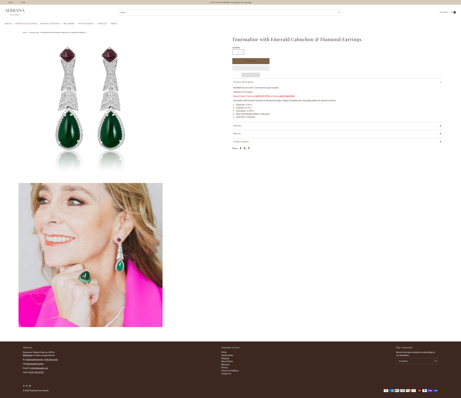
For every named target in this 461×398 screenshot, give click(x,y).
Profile (23, 2)
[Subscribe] (435, 361)
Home (25, 32)
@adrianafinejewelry (35, 363)
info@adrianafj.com (39, 368)
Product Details (241, 141)
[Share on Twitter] (244, 148)
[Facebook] (23, 386)
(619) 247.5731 (262, 96)
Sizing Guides (227, 355)
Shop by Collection (25, 24)
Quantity (236, 47)
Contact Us (226, 373)
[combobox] (230, 12)
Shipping (225, 358)
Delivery (238, 125)
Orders (10, 2)
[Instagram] (30, 386)
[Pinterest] (26, 386)
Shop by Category (49, 24)
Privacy (224, 367)
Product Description (243, 82)
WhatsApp (27, 355)
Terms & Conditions (230, 370)
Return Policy (227, 361)
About (8, 24)
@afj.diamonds (51, 359)
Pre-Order (68, 24)
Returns (237, 133)
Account (444, 12)
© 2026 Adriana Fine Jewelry (36, 390)
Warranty (225, 364)
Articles (102, 24)
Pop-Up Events (86, 24)
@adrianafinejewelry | (35, 359)
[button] (251, 68)
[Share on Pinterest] (249, 148)
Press (114, 24)
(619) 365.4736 (287, 96)
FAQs (223, 352)
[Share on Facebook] (240, 148)
